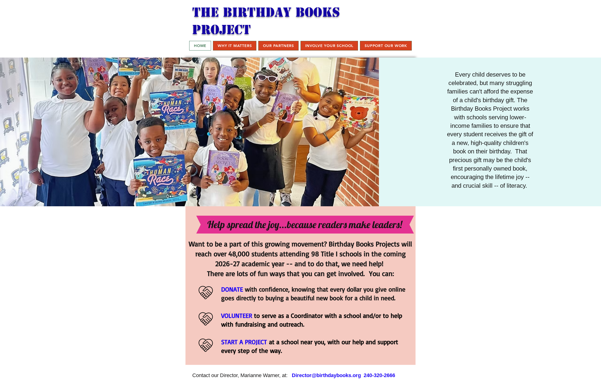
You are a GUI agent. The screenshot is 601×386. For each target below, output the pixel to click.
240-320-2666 (379, 375)
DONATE (232, 289)
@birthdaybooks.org (336, 375)
